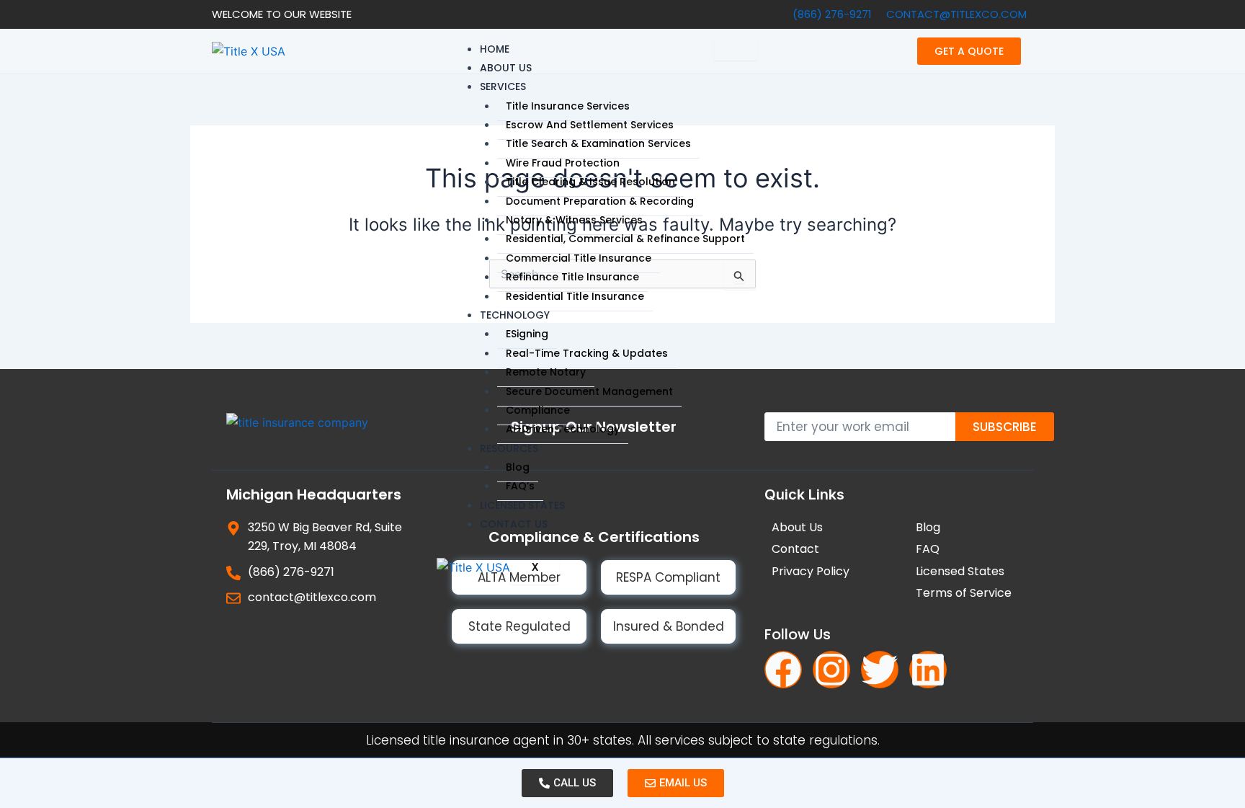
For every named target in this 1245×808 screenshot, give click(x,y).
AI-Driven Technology (563, 429)
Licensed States (522, 505)
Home (494, 49)
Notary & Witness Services (574, 220)
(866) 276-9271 (832, 14)
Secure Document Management (589, 391)
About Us (506, 68)
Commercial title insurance (578, 258)
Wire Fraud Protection (563, 163)
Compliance (538, 410)
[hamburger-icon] (735, 50)
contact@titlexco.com (956, 14)
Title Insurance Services (568, 106)
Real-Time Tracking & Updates (587, 353)
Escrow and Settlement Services (590, 124)
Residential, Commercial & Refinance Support (625, 238)
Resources (509, 448)
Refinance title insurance (572, 277)
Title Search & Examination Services (598, 143)
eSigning (527, 334)
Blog (518, 467)
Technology (515, 315)
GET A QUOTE (969, 51)
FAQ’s (520, 486)
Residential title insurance (575, 296)
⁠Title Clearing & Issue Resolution (590, 181)
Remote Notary (546, 372)
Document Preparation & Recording (600, 201)
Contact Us (514, 524)
